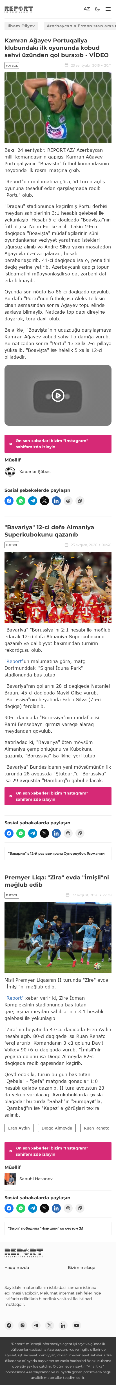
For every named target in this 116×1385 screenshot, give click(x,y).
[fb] (9, 500)
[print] (68, 500)
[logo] (19, 9)
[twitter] (44, 500)
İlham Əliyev (21, 25)
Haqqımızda (17, 1267)
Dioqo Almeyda (57, 1128)
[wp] (20, 500)
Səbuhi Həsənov (36, 1178)
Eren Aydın (19, 1128)
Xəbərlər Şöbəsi (35, 471)
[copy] (79, 500)
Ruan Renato (97, 1128)
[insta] (22, 1325)
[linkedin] (56, 500)
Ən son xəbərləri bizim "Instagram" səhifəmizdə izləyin (52, 443)
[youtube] (76, 1325)
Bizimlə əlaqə (81, 1267)
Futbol (12, 65)
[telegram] (32, 500)
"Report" (14, 661)
